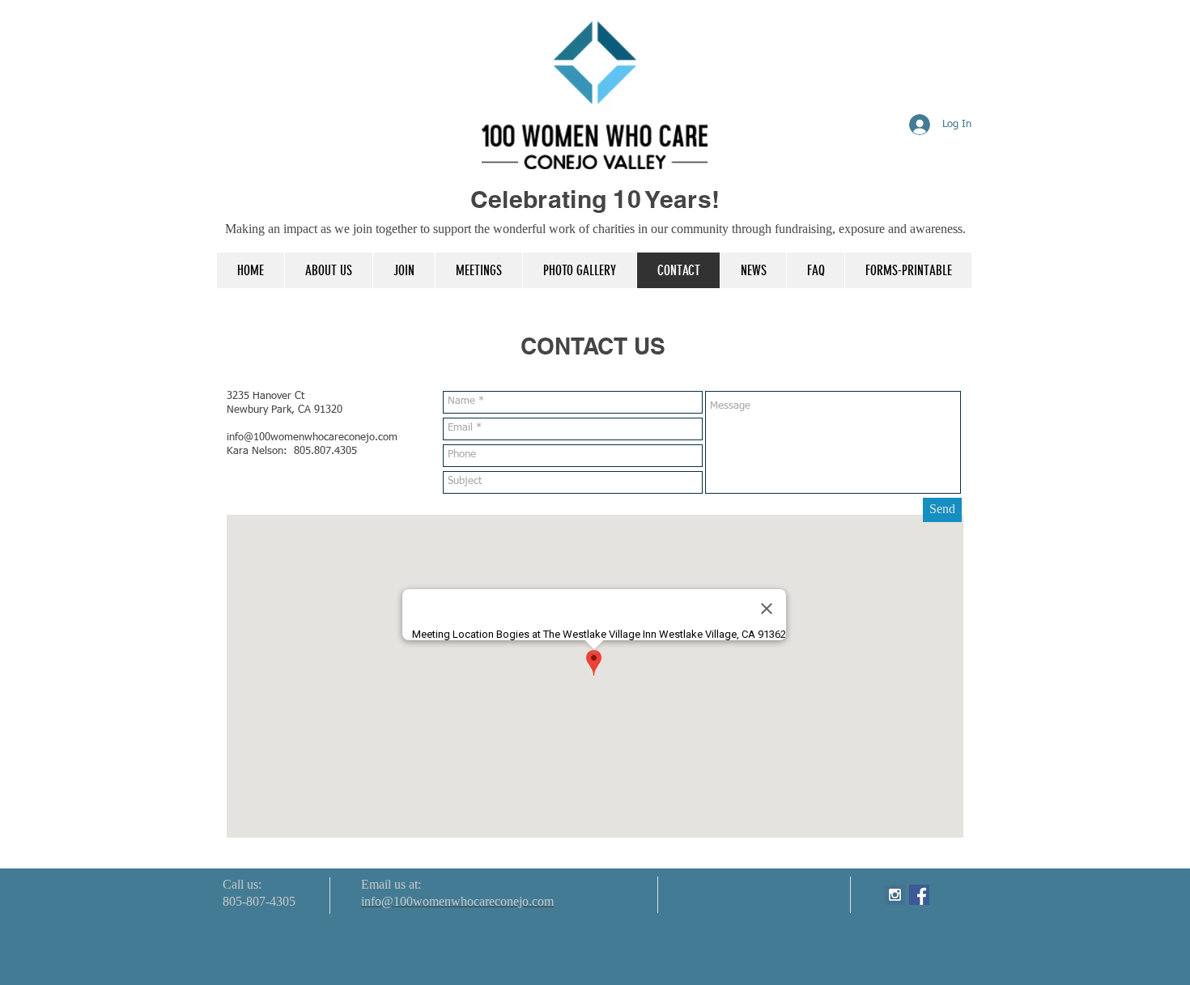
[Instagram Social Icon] (895, 895)
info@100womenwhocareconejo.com (312, 437)
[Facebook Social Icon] (919, 895)
